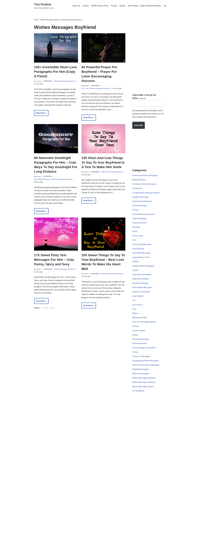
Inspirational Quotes (140, 279)
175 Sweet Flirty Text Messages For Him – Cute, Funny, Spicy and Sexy (54, 259)
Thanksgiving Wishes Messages (145, 361)
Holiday (135, 262)
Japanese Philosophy (141, 292)
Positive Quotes (138, 331)
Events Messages (139, 206)
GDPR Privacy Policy (100, 6)
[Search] (165, 6)
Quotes (122, 6)
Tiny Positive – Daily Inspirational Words (144, 6)
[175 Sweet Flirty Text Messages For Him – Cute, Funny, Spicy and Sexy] (56, 234)
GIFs (134, 240)
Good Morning (138, 249)
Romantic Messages (140, 339)
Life (82, 88)
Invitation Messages (140, 283)
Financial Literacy (139, 223)
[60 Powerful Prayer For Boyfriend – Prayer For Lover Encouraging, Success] (103, 48)
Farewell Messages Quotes (143, 214)
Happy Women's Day (141, 257)
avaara (38, 81)
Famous (135, 210)
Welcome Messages (140, 374)
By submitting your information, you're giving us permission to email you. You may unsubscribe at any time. (148, 114)
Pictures (135, 326)
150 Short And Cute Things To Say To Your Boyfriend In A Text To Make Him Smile (103, 162)
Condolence (137, 188)
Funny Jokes (137, 236)
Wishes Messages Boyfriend (64, 81)
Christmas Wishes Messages (144, 184)
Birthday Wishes (139, 180)
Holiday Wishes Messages (143, 266)
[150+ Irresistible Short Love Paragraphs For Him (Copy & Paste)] (56, 48)
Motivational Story (139, 318)
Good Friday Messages (141, 244)
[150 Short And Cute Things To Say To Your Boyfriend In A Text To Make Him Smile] (103, 138)
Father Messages (139, 219)
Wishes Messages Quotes (49, 20)
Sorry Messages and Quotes (144, 348)
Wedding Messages (140, 369)
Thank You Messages (141, 356)
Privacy (114, 6)
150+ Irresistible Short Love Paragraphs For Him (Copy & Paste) (55, 71)
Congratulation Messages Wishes (146, 193)
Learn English (138, 296)
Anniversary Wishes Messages (145, 175)
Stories (135, 352)
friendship (136, 227)
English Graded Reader (142, 201)
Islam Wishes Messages (142, 287)
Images (135, 270)
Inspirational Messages (141, 274)
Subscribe (138, 125)
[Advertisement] (149, 53)
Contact (85, 6)
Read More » (40, 114)
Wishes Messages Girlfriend (143, 382)
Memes (135, 313)
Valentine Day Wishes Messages (145, 365)
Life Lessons (137, 305)
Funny (135, 231)
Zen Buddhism (138, 391)
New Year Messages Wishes (144, 322)
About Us (76, 6)
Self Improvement (139, 343)
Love (87, 88)
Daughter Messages (140, 197)
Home (36, 20)
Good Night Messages (42, 179)
